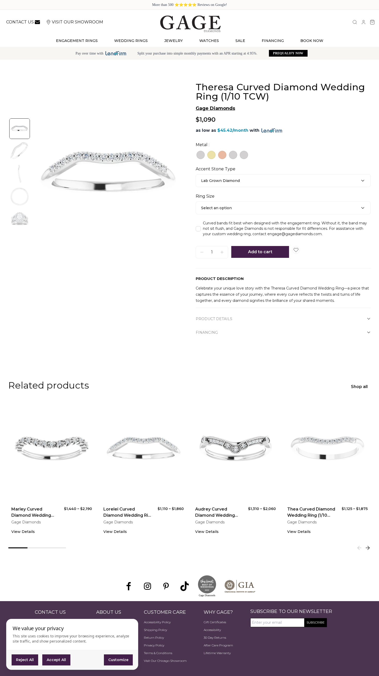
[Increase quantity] (222, 252)
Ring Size (205, 196)
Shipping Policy (155, 630)
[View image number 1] (19, 128)
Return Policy (154, 637)
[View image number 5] (19, 219)
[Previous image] (42, 174)
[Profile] (363, 22)
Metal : (202, 144)
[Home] (190, 23)
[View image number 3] (19, 174)
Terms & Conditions (158, 653)
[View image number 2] (19, 151)
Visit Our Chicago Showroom (165, 661)
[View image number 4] (19, 196)
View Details (23, 531)
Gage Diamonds (215, 108)
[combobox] (283, 180)
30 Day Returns (215, 637)
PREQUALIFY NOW (288, 53)
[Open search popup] (355, 22)
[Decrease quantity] (202, 252)
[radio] (200, 155)
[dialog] (72, 644)
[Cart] (372, 22)
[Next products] (368, 548)
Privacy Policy (154, 645)
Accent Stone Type (215, 168)
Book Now (311, 40)
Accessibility (212, 630)
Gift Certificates (215, 622)
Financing (273, 40)
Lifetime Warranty (217, 653)
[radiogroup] (283, 155)
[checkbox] (198, 228)
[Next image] (174, 174)
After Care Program (218, 645)
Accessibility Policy (157, 622)
